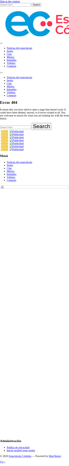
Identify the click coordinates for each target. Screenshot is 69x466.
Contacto (11, 66)
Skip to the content (10, 1)
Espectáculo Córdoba (20, 456)
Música (10, 57)
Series (10, 51)
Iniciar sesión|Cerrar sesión (21, 450)
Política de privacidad (18, 447)
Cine (9, 54)
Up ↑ (2, 461)
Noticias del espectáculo (19, 48)
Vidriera (11, 63)
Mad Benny (55, 456)
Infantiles (11, 60)
